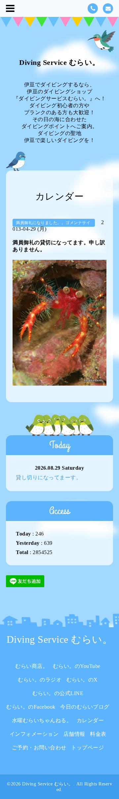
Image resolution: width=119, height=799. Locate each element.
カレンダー (90, 720)
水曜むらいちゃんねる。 (42, 720)
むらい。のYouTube (76, 666)
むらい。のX (82, 679)
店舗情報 (74, 734)
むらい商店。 (31, 666)
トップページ (87, 747)
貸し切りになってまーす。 (48, 477)
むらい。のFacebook (31, 707)
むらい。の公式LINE (58, 693)
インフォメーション (34, 734)
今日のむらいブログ (84, 707)
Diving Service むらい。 (59, 62)
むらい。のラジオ (39, 679)
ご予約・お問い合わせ (39, 747)
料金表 (98, 734)
